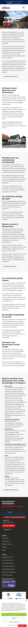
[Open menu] (23, 7)
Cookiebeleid (9, 625)
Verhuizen (4, 32)
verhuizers (15, 286)
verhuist (11, 97)
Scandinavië (5, 43)
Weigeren (14, 618)
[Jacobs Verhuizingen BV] (6, 7)
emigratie (19, 100)
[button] (26, 600)
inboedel (4, 109)
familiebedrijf (14, 430)
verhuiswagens (6, 299)
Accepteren (14, 614)
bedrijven (4, 72)
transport (15, 107)
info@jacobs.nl (12, 1)
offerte (20, 365)
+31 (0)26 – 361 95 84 (19, 1)
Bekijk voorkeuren (14, 621)
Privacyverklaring (16, 625)
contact (23, 363)
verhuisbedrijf (15, 175)
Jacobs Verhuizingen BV (8, 122)
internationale (19, 285)
